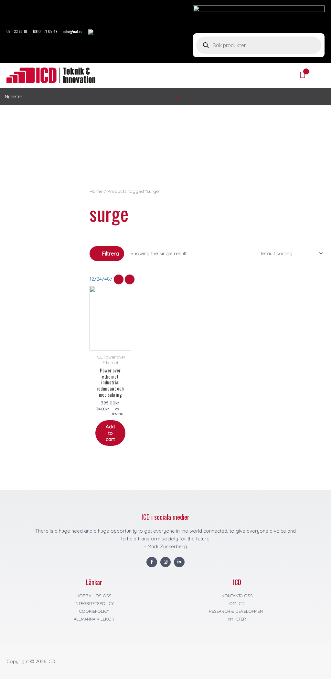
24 (99, 279)
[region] (207, 153)
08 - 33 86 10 (16, 31)
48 (107, 279)
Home (96, 191)
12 (92, 279)
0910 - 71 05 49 (45, 31)
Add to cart (110, 432)
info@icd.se (72, 31)
